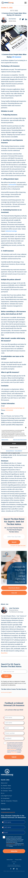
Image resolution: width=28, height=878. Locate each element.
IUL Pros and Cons (6, 788)
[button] (26, 427)
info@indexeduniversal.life (8, 812)
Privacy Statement (18, 450)
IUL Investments (5, 798)
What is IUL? (4, 783)
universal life (12, 184)
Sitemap (3, 803)
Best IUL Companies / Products (9, 801)
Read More (4, 653)
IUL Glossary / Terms (6, 790)
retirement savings (11, 231)
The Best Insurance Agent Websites (14, 866)
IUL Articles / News (6, 785)
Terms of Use (10, 859)
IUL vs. (2, 793)
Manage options (14, 447)
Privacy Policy (18, 859)
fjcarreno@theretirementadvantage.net (12, 408)
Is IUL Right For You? (6, 796)
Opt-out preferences (10, 450)
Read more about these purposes (20, 439)
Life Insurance (16, 57)
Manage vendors (4, 439)
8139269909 (9, 410)
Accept (14, 443)
